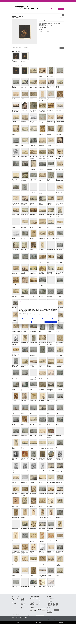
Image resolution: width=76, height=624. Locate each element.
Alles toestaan (50, 322)
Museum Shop (14, 604)
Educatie (53, 11)
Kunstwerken (63, 15)
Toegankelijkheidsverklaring (49, 619)
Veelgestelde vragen (15, 598)
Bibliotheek (22, 599)
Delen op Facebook (60, 17)
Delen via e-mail (63, 17)
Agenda (29, 11)
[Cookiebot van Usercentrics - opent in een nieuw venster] (53, 301)
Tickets (62, 8)
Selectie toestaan (38, 322)
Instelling (41, 11)
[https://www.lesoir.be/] (39, 609)
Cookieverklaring (62, 619)
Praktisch (13, 11)
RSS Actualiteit (49, 612)
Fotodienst (22, 601)
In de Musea (14, 602)
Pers (21, 608)
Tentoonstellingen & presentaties (21, 11)
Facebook (49, 605)
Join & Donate (55, 8)
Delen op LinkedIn (61, 17)
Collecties (34, 11)
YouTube (51, 605)
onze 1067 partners (24, 308)
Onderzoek (58, 11)
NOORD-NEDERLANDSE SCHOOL (44, 31)
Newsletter (57, 610)
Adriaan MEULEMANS (46, 30)
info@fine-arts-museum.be (40, 615)
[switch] (33, 318)
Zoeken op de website (25, 3)
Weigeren (25, 322)
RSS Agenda (49, 609)
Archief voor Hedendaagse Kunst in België (24, 603)
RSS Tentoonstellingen (49, 611)
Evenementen (14, 603)
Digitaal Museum (23, 604)
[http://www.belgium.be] (34, 610)
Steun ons (22, 607)
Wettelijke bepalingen (56, 619)
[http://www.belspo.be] (31, 610)
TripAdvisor (57, 605)
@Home (62, 11)
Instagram (54, 605)
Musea (38, 11)
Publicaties (22, 600)
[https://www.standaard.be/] (44, 610)
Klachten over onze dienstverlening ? (40, 619)
